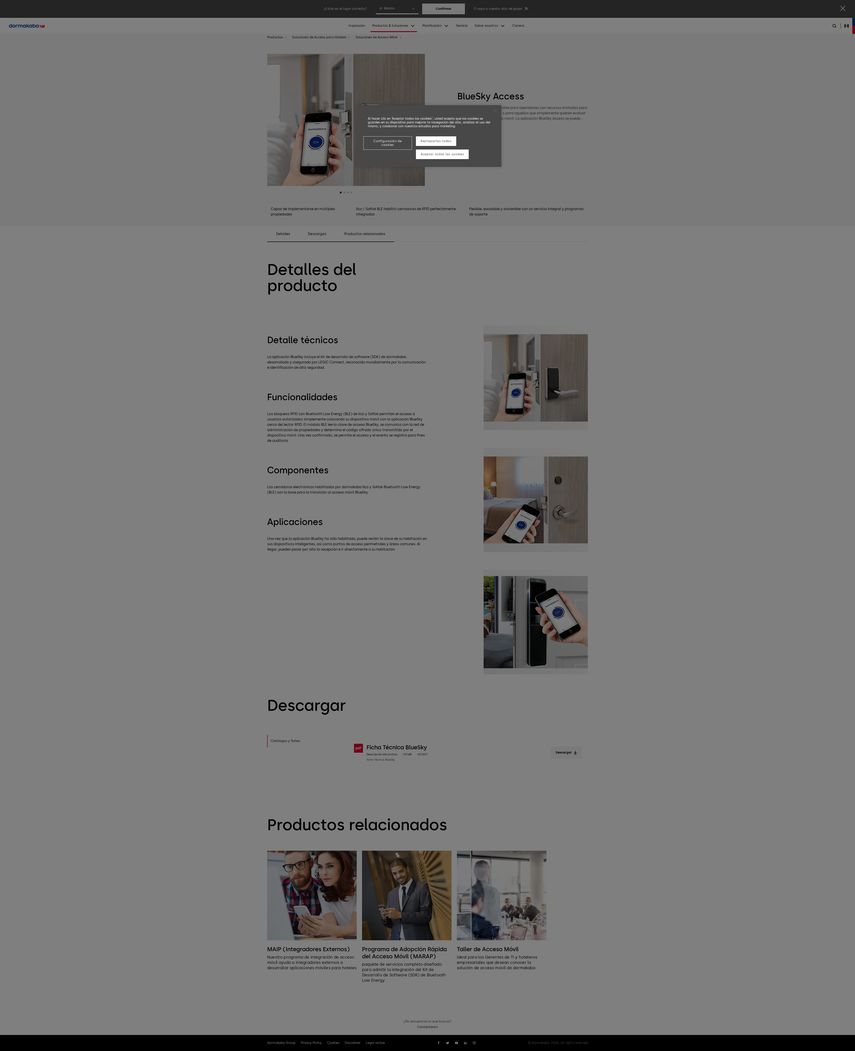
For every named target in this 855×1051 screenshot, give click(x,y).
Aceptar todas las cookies (442, 154)
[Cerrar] (495, 110)
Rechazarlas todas (436, 141)
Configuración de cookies (387, 143)
